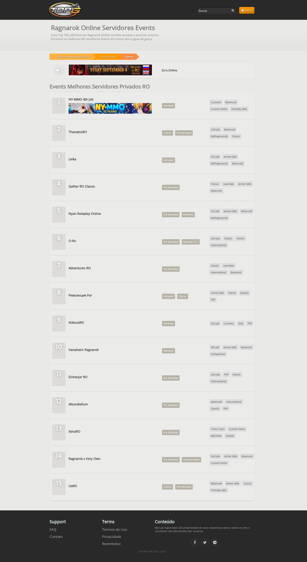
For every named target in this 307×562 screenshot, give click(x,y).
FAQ (53, 529)
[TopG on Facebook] (195, 542)
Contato (56, 536)
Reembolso (111, 543)
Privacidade (111, 536)
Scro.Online (169, 70)
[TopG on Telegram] (215, 542)
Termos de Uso (114, 529)
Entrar (248, 10)
